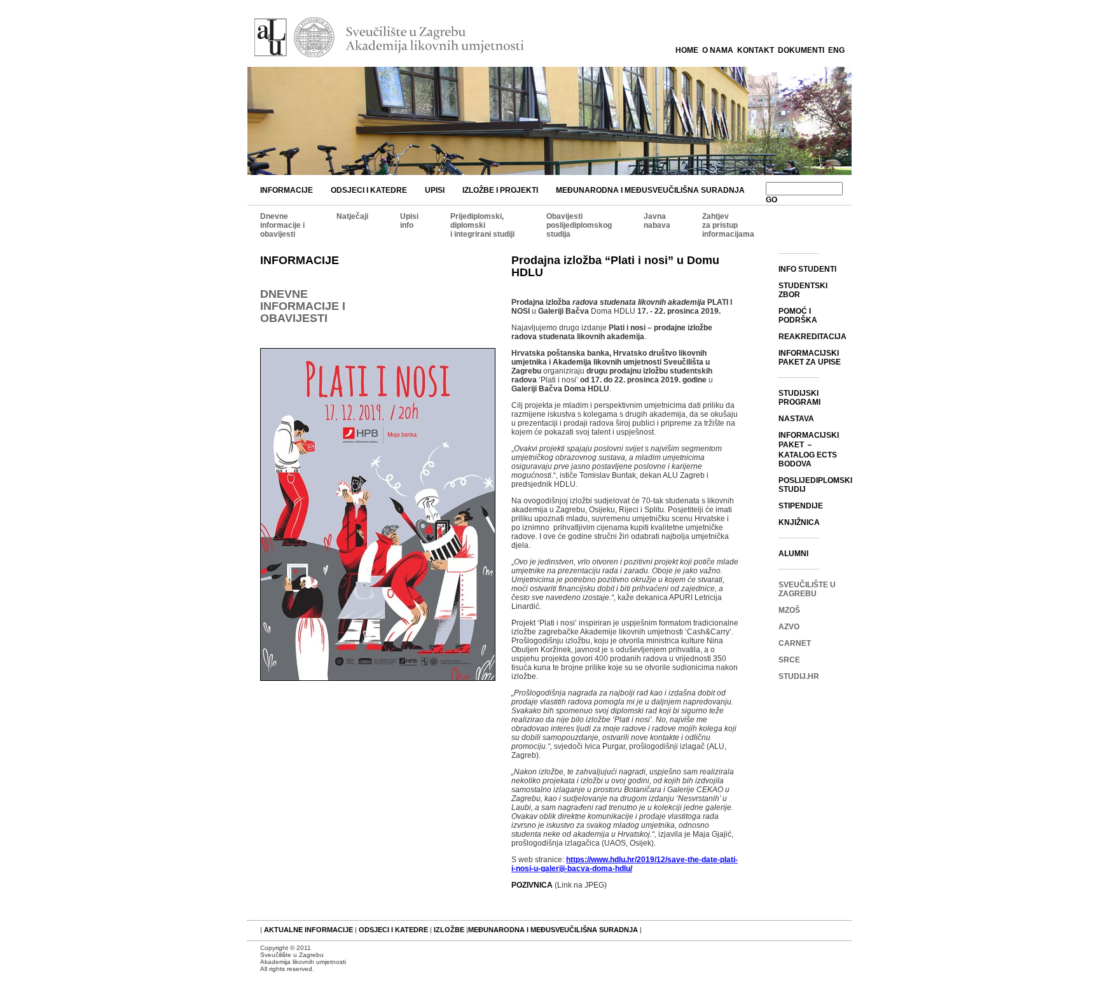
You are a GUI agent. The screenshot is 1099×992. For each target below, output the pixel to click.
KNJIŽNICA (799, 522)
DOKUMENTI (801, 50)
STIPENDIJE (800, 505)
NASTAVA (796, 418)
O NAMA (717, 50)
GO (771, 199)
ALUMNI (793, 553)
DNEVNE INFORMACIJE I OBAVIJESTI (302, 306)
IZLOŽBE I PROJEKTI (500, 190)
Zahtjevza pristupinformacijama (728, 225)
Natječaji (352, 216)
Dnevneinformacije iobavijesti (282, 225)
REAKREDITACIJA (812, 336)
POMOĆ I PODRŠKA (797, 316)
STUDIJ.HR (798, 676)
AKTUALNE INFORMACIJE (309, 929)
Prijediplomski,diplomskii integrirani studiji (482, 225)
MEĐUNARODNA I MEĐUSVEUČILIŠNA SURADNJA (650, 190)
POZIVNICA (532, 885)
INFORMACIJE (286, 190)
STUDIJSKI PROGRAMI (799, 398)
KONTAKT (755, 50)
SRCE (789, 659)
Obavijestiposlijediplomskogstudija (579, 225)
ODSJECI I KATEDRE (369, 190)
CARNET (794, 643)
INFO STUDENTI (807, 269)
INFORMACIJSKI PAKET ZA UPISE (809, 358)
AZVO (788, 626)
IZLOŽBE (449, 929)
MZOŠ (789, 610)
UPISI (435, 190)
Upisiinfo (409, 221)
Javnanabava (657, 221)
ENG (836, 50)
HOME (686, 50)
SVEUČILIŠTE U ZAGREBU (807, 589)
